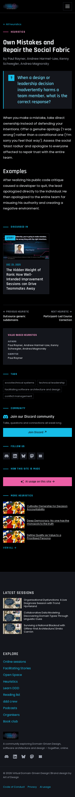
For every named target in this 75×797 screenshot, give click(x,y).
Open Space (12, 675)
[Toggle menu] (67, 6)
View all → (9, 547)
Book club (10, 721)
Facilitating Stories (17, 668)
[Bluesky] (23, 456)
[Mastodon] (31, 456)
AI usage (45, 786)
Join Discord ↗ (37, 432)
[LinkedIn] (15, 456)
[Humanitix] (40, 456)
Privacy (32, 786)
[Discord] (6, 456)
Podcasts (10, 708)
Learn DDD (11, 688)
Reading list (11, 694)
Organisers (11, 715)
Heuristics (10, 681)
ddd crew (10, 701)
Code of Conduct (14, 786)
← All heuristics (12, 24)
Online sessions (14, 661)
